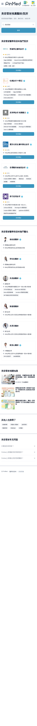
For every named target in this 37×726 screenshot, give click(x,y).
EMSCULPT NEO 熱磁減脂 (24, 95)
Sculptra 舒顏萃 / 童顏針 (10, 179)
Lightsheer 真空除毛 (24, 210)
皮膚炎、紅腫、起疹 (9, 66)
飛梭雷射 (4, 428)
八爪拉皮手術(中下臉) (18, 63)
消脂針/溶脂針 (14, 424)
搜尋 (18, 30)
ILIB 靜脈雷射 (17, 356)
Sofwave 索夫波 (18, 124)
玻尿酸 (5, 181)
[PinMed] (13, 3)
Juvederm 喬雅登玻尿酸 (22, 292)
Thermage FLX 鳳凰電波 (10, 95)
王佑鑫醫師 (25, 382)
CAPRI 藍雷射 (7, 92)
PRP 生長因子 (7, 356)
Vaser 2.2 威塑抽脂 (8, 129)
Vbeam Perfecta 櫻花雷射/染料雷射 (23, 60)
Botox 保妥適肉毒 (8, 292)
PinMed (5, 471)
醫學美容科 (13, 471)
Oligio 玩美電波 (8, 60)
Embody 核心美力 (8, 98)
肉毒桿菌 (12, 181)
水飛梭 (21, 428)
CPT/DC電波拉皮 (8, 289)
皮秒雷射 (24, 424)
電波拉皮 (21, 179)
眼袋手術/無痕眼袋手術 (10, 213)
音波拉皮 (28, 179)
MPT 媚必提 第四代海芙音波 (11, 295)
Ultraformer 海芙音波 (20, 289)
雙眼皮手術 (7, 63)
